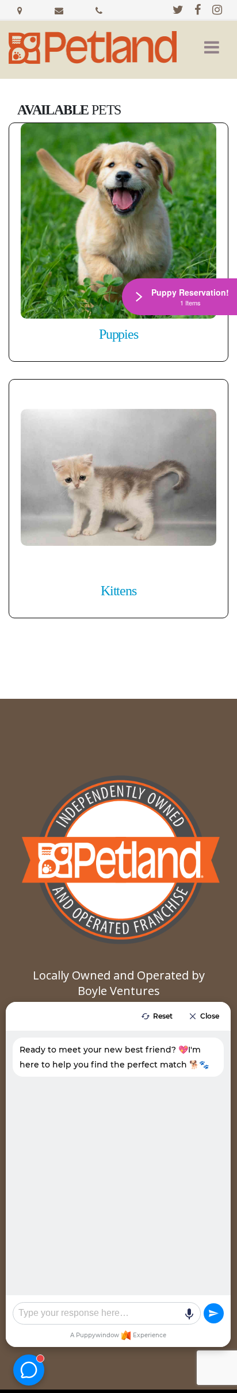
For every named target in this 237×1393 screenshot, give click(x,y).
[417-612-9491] (99, 9)
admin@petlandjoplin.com (59, 9)
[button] (211, 47)
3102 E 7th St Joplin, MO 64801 (19, 9)
